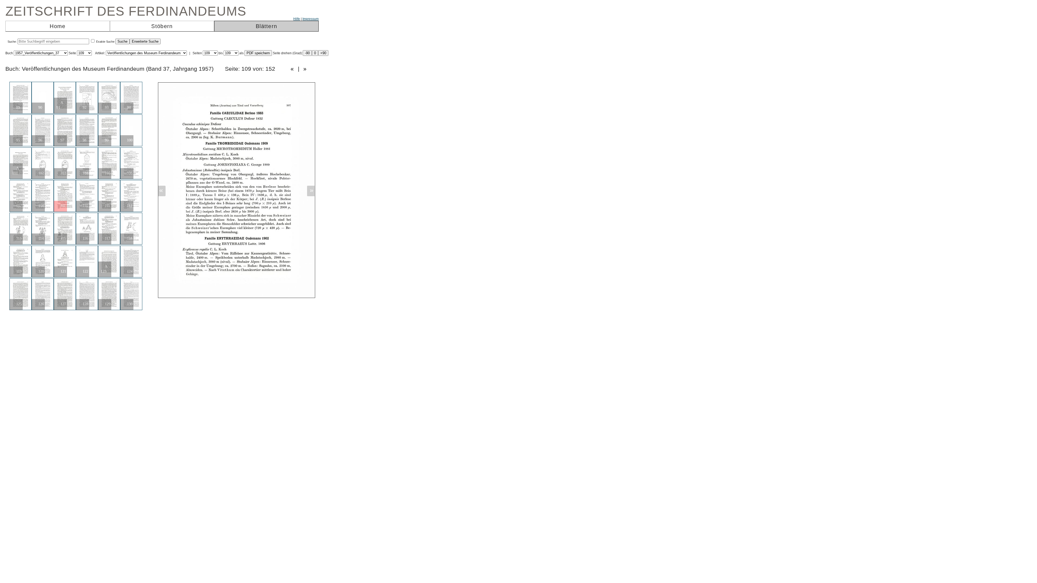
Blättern (266, 26)
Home (57, 26)
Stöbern (162, 26)
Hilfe (296, 19)
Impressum (310, 19)
